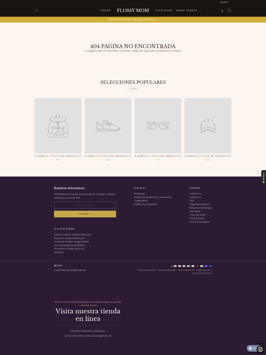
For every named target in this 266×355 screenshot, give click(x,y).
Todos (133, 89)
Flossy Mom (133, 10)
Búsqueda (139, 193)
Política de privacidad (145, 204)
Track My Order (197, 215)
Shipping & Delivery (199, 204)
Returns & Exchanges (200, 208)
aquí (146, 50)
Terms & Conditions (199, 222)
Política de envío (204, 270)
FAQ (191, 200)
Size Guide (194, 211)
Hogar (106, 10)
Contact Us (195, 193)
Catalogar (163, 10)
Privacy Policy (196, 218)
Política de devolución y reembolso (153, 197)
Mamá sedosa (188, 10)
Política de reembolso (146, 270)
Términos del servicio (186, 270)
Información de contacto (202, 273)
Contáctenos (140, 200)
